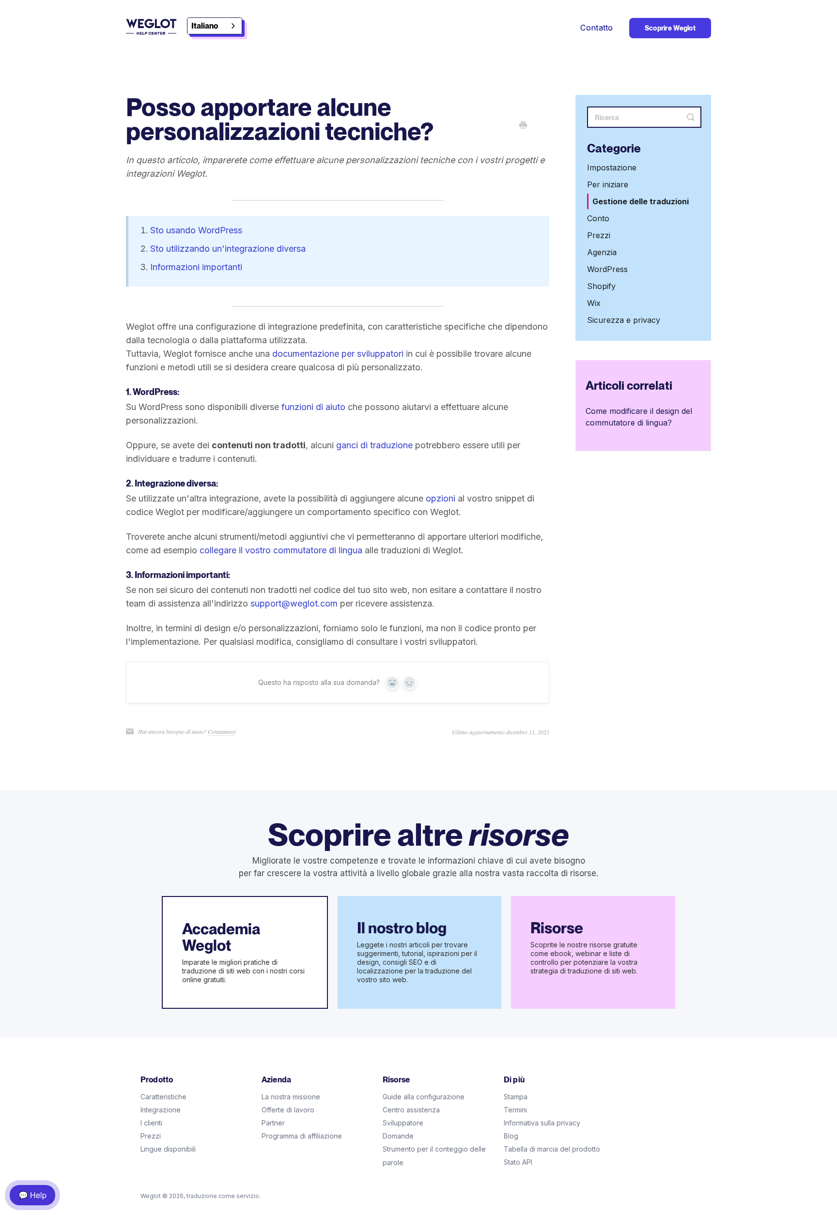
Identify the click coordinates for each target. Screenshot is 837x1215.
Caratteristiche (163, 1097)
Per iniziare (607, 185)
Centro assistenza (411, 1110)
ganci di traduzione (374, 445)
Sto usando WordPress (196, 230)
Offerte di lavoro (288, 1110)
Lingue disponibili (168, 1149)
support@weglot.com (294, 603)
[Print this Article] (523, 126)
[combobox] (214, 26)
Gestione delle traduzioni (640, 202)
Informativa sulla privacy (542, 1123)
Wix (594, 303)
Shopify (601, 286)
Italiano (204, 25)
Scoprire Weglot (670, 28)
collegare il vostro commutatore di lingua (281, 550)
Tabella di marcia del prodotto (552, 1149)
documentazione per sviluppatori (337, 354)
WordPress (607, 269)
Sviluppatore (403, 1123)
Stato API (518, 1162)
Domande (398, 1136)
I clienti (151, 1123)
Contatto (596, 27)
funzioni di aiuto (313, 407)
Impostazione (611, 168)
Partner (273, 1123)
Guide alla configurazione (424, 1097)
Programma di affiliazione (302, 1136)
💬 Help (32, 1194)
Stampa (515, 1097)
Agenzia (602, 253)
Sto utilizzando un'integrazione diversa (228, 248)
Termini (515, 1110)
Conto (598, 219)
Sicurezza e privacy (623, 320)
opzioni (440, 498)
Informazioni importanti (196, 267)
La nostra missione (291, 1097)
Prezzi (598, 236)
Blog (511, 1136)
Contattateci (221, 731)
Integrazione (160, 1110)
